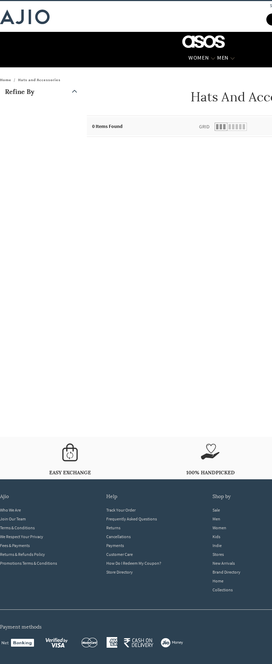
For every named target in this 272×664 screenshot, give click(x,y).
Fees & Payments (15, 545)
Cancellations (118, 536)
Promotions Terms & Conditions (28, 563)
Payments (115, 545)
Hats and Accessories (39, 79)
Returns (113, 527)
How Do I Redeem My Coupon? (133, 563)
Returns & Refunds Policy (22, 554)
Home (5, 79)
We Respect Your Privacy (21, 536)
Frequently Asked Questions (131, 518)
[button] (42, 92)
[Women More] (213, 57)
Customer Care (119, 554)
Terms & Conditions (17, 527)
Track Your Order (121, 510)
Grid (204, 126)
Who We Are (10, 510)
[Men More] (232, 57)
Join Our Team (13, 518)
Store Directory (119, 572)
